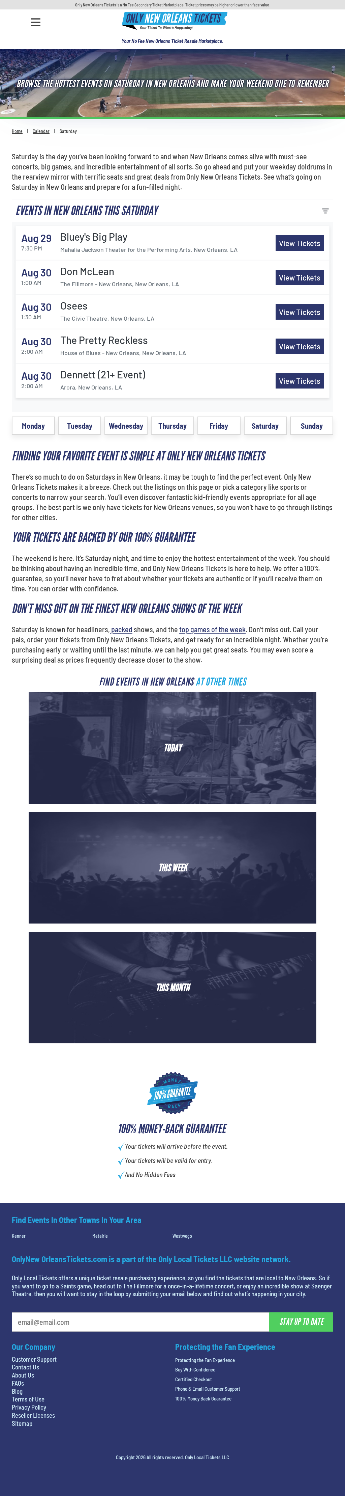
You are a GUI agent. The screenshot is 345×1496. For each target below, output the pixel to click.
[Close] (268, 95)
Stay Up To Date (223, 161)
